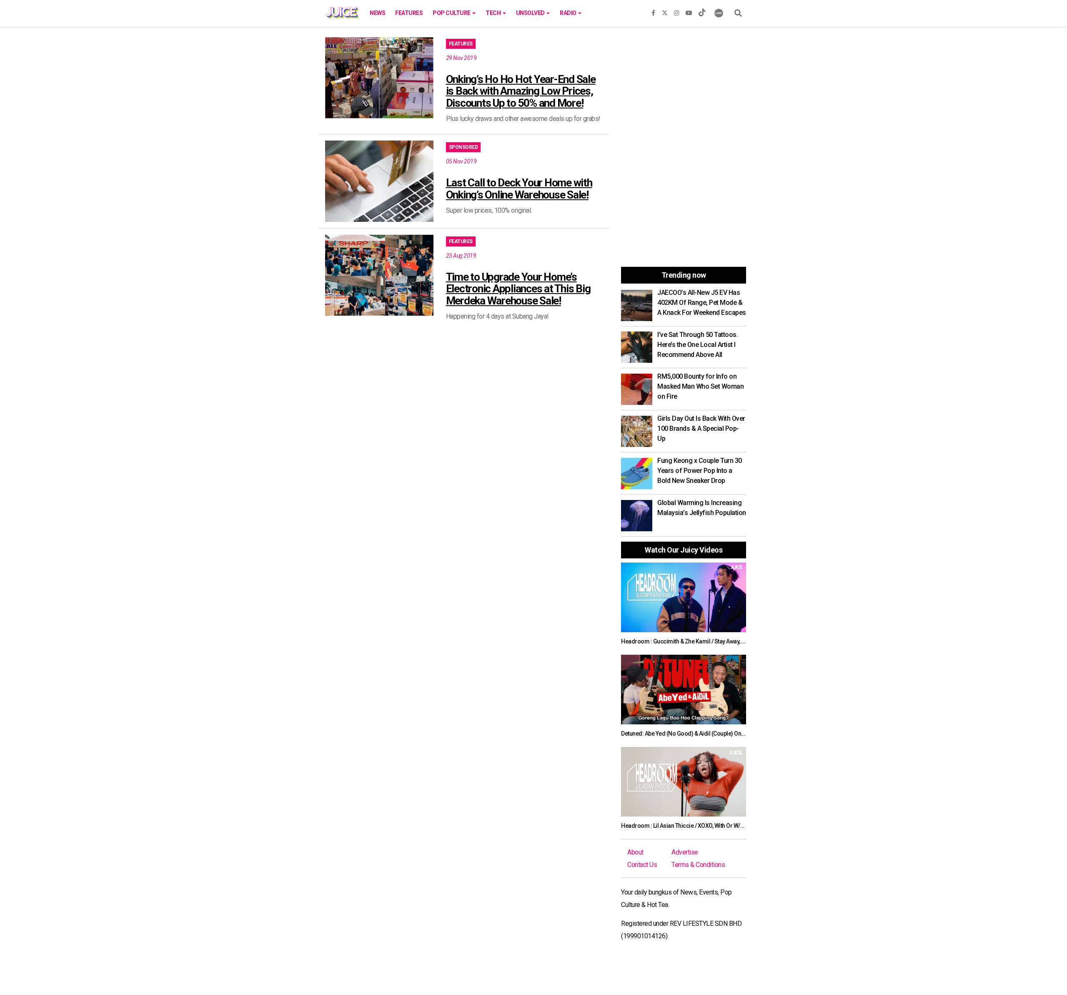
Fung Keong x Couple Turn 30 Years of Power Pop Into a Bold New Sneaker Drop (699, 471)
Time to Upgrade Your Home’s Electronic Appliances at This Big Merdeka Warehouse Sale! (518, 289)
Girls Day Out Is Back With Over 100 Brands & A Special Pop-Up (701, 428)
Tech (494, 13)
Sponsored (463, 147)
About (635, 852)
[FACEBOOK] (653, 11)
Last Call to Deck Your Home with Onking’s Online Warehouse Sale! (519, 188)
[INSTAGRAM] (676, 11)
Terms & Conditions (698, 865)
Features (409, 13)
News (377, 13)
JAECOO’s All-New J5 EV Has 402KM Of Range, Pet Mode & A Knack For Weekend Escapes (701, 303)
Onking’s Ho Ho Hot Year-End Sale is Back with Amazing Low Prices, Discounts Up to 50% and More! (521, 91)
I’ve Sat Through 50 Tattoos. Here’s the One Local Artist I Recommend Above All (697, 345)
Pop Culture (452, 13)
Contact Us (642, 865)
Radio (568, 13)
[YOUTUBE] (689, 11)
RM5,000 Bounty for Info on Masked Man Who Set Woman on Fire (700, 386)
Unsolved (531, 13)
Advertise (684, 852)
